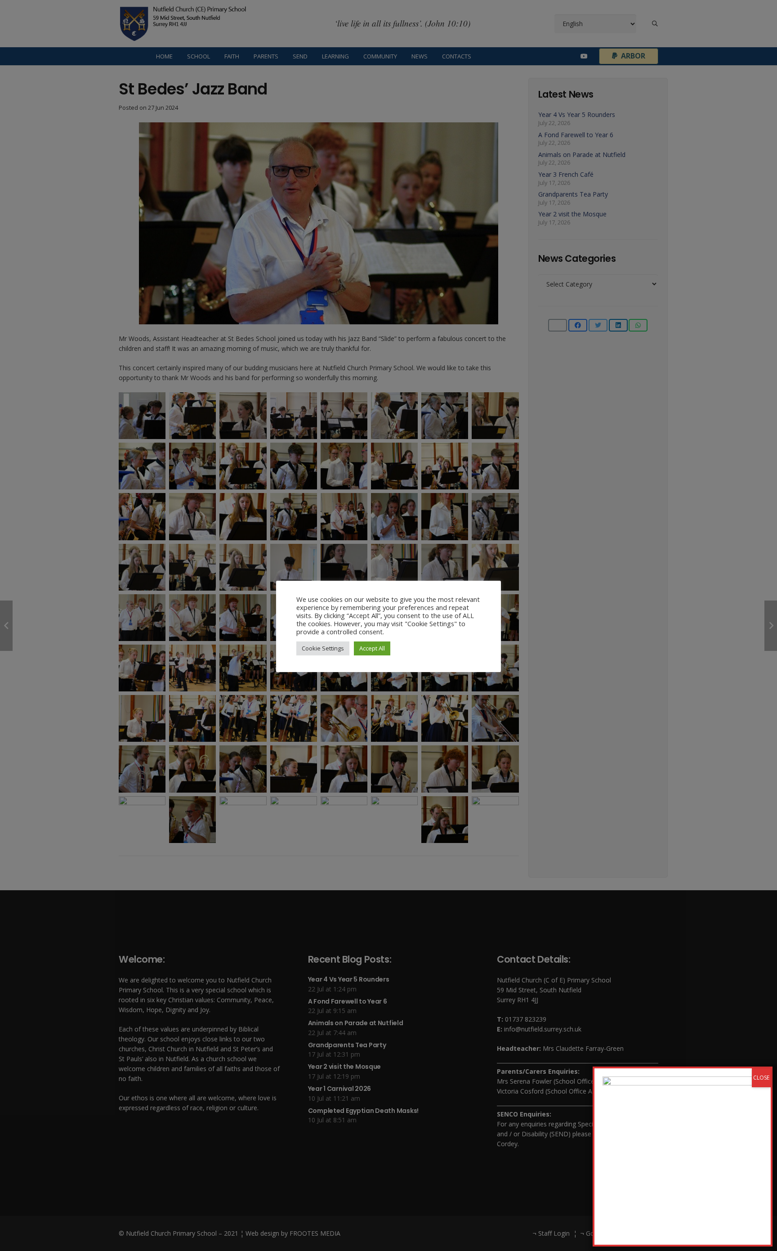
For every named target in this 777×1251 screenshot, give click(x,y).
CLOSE (761, 1077)
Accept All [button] (372, 648)
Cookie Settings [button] (323, 648)
